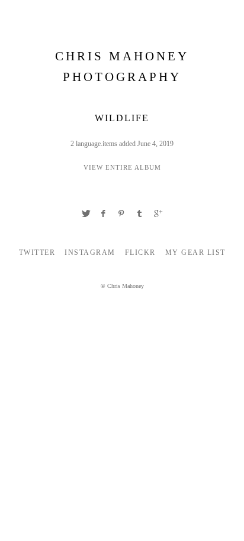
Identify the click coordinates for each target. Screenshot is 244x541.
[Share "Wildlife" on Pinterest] (122, 213)
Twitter (37, 252)
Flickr (140, 252)
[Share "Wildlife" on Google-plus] (158, 213)
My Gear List (195, 252)
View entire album (122, 167)
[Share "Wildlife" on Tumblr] (140, 213)
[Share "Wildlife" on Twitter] (86, 213)
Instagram (90, 252)
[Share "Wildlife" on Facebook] (104, 213)
